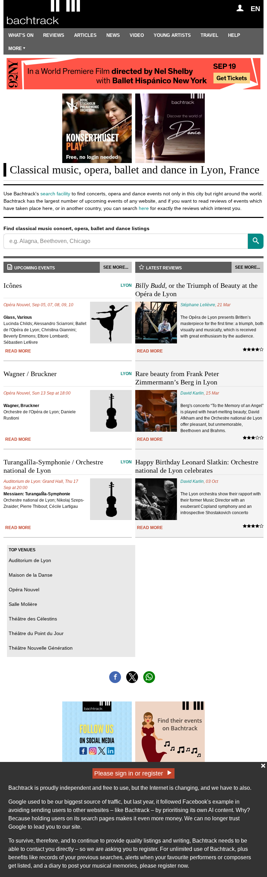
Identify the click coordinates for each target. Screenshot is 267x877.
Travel (209, 35)
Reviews (53, 35)
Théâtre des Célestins (33, 619)
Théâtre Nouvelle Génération (41, 648)
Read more (18, 351)
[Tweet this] (132, 677)
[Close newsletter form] (263, 766)
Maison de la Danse (30, 575)
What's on (20, 35)
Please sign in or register (128, 773)
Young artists (172, 35)
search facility (55, 193)
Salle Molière (23, 604)
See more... (115, 267)
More (15, 48)
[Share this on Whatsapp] (149, 677)
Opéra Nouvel (24, 589)
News (113, 35)
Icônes (67, 285)
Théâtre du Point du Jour (36, 633)
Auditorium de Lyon (30, 560)
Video (137, 35)
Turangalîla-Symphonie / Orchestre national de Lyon (67, 466)
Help (234, 35)
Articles (85, 35)
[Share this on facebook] (115, 677)
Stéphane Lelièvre (197, 304)
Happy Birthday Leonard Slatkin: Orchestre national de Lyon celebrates (196, 466)
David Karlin (192, 393)
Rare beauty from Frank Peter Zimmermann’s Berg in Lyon (177, 378)
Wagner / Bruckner (67, 373)
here (144, 208)
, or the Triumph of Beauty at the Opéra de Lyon (196, 290)
